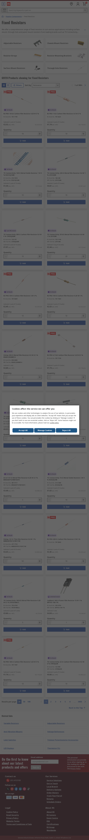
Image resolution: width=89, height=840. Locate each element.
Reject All (66, 430)
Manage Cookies (45, 430)
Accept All (23, 430)
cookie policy (54, 423)
